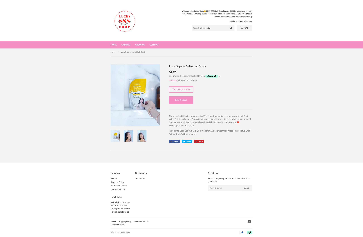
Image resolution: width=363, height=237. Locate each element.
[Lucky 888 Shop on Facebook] (249, 222)
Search (114, 178)
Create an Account (245, 21)
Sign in (232, 21)
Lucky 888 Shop (123, 232)
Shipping (173, 80)
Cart (247, 28)
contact (154, 45)
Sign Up (247, 188)
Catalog (125, 45)
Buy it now (181, 100)
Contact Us (140, 178)
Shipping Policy (117, 182)
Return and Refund (119, 186)
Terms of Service (118, 189)
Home (114, 45)
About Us (140, 45)
